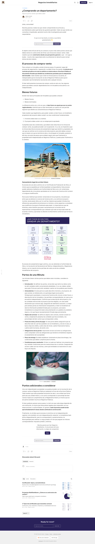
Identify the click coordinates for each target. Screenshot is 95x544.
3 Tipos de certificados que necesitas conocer (37, 504)
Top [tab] (24, 479)
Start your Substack (44, 537)
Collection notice (57, 534)
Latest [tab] (27, 479)
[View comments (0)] (28, 20)
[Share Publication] (78, 2)
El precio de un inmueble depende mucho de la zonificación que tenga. (39, 484)
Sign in (90, 2)
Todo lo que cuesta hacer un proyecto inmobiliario (34, 496)
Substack (41, 541)
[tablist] (28, 461)
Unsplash (53, 381)
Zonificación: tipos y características (33, 483)
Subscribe (83, 2)
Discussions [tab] (32, 479)
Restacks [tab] (31, 461)
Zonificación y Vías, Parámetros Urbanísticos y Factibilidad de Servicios (39, 505)
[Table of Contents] (2, 272)
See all (25, 513)
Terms (50, 534)
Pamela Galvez (29, 16)
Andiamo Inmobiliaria (55, 178)
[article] (47, 485)
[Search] (74, 2)
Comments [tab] (25, 461)
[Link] (20, 63)
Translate (25, 8)
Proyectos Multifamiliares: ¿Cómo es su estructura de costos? (39, 493)
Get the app (54, 537)
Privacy (47, 534)
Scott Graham (47, 381)
